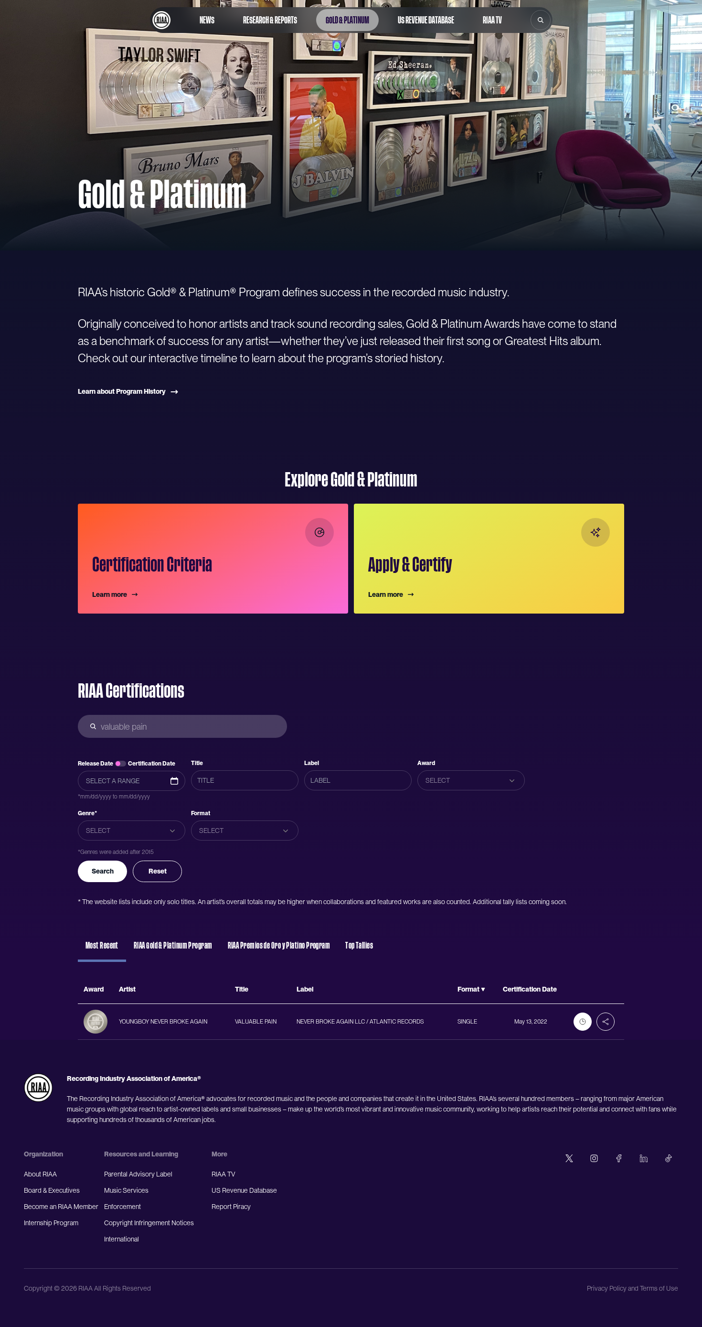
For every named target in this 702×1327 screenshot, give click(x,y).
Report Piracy (231, 1206)
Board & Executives (52, 1190)
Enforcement (122, 1206)
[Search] (541, 20)
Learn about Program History (122, 391)
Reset (158, 871)
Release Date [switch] (95, 763)
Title (197, 763)
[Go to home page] (161, 20)
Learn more (109, 594)
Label (311, 763)
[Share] (605, 1022)
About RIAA (40, 1174)
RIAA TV (492, 20)
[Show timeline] (583, 1022)
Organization (43, 1154)
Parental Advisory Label (138, 1174)
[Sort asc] (483, 990)
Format (200, 813)
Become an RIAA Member (61, 1206)
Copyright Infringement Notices (149, 1223)
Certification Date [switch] (151, 763)
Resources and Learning (141, 1154)
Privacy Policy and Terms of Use (632, 1288)
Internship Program (51, 1223)
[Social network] (569, 1158)
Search (103, 871)
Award (426, 763)
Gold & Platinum (347, 20)
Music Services (126, 1190)
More (219, 1154)
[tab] (102, 950)
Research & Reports (270, 20)
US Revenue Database (426, 20)
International (121, 1239)
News (207, 20)
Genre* (87, 813)
